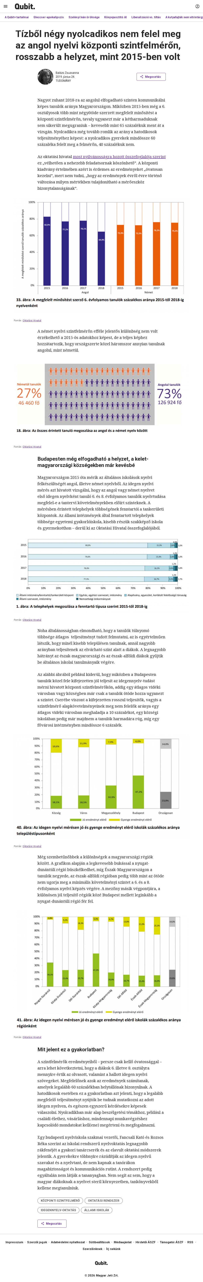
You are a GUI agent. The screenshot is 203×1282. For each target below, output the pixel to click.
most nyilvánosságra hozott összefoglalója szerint (119, 156)
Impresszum (14, 1242)
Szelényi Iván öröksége (84, 17)
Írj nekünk (113, 1249)
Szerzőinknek (92, 1249)
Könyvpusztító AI (115, 17)
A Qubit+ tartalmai (17, 17)
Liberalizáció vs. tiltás (146, 17)
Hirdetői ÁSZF (146, 1242)
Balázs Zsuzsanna (67, 72)
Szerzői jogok (37, 1242)
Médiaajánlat (123, 1242)
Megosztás (153, 77)
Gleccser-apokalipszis (49, 17)
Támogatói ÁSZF (171, 1242)
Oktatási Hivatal (32, 320)
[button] (60, 1201)
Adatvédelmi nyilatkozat (68, 1242)
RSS (190, 1242)
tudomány (63, 80)
